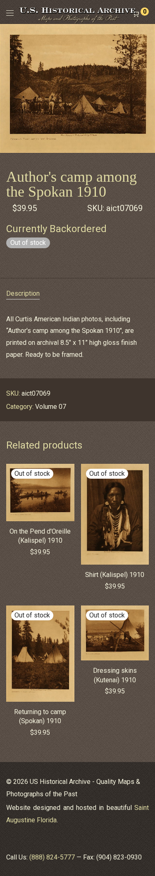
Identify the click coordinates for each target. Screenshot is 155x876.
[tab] (77, 294)
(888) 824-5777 (52, 857)
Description (23, 293)
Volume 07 (50, 407)
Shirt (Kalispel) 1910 (114, 575)
